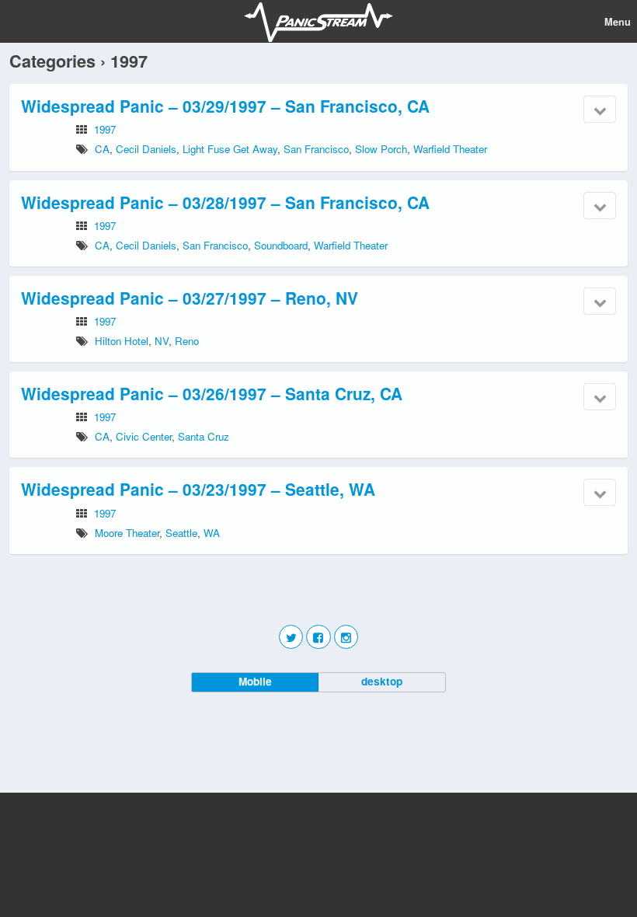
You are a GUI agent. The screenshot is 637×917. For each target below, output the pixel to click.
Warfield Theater (450, 148)
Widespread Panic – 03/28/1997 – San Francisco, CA (225, 202)
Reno (187, 340)
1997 (105, 129)
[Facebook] (318, 637)
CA (102, 148)
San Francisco (316, 148)
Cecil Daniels (146, 148)
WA (212, 532)
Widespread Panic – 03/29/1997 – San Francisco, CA (225, 105)
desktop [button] (381, 681)
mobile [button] (255, 681)
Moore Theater (127, 532)
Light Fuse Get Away (230, 148)
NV (162, 340)
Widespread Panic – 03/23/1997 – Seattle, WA (198, 488)
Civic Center (144, 436)
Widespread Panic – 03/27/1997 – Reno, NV (189, 297)
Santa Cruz (203, 436)
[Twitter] (291, 637)
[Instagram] (346, 637)
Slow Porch (381, 148)
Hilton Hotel (121, 340)
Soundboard (281, 245)
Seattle (181, 532)
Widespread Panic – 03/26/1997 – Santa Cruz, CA (211, 393)
